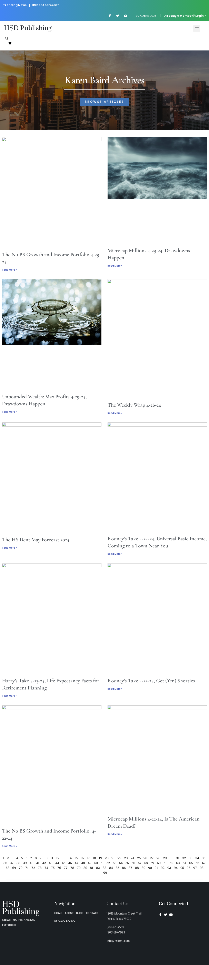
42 (44, 863)
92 (163, 867)
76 (59, 867)
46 (70, 863)
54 (121, 863)
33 (190, 858)
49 (89, 863)
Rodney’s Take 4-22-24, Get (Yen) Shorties (151, 680)
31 (177, 858)
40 (31, 863)
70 (20, 867)
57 (139, 863)
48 (83, 863)
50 (96, 863)
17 (88, 858)
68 (7, 867)
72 (33, 867)
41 (37, 863)
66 (197, 863)
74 (46, 867)
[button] (196, 28)
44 (57, 863)
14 (70, 858)
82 (98, 867)
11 (51, 858)
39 (25, 863)
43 (50, 863)
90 (150, 867)
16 (82, 858)
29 (165, 858)
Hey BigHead (166, 936)
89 (143, 867)
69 (14, 867)
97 (195, 867)
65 (191, 863)
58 (146, 863)
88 (137, 867)
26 (145, 858)
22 (119, 858)
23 (126, 858)
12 (57, 858)
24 (132, 858)
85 (117, 867)
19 (100, 858)
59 (152, 863)
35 (203, 858)
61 (165, 863)
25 (139, 858)
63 (178, 863)
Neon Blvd (160, 925)
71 (27, 867)
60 (159, 863)
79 (79, 867)
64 (184, 863)
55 (127, 863)
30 (171, 858)
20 (107, 858)
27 (152, 858)
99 (105, 872)
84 (111, 867)
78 (72, 867)
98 (201, 867)
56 (133, 863)
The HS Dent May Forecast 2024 (35, 539)
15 (76, 858)
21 (113, 858)
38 (18, 863)
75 (52, 867)
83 (104, 867)
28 (158, 858)
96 (188, 867)
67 (204, 863)
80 (85, 867)
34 (197, 858)
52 (108, 863)
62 (171, 863)
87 (130, 867)
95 (182, 867)
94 (176, 867)
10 (46, 858)
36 (5, 863)
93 (169, 867)
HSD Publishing (28, 28)
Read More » (9, 269)
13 (64, 858)
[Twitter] (117, 15)
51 (102, 863)
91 (156, 867)
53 (114, 863)
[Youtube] (125, 15)
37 (12, 863)
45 (63, 863)
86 (124, 867)
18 (94, 858)
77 (66, 867)
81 (91, 867)
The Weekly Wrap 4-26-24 (134, 405)
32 (184, 858)
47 (76, 863)
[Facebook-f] (109, 15)
